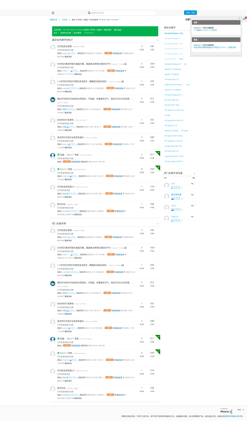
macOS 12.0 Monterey (173, 69)
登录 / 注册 (190, 12)
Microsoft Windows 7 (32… (174, 49)
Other (181, 59)
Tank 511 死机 (72, 169)
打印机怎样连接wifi (72, 186)
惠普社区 (53, 20)
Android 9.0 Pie (170, 59)
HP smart (185, 131)
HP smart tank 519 (172, 79)
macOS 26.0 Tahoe (171, 131)
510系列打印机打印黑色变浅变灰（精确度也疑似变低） (89, 81)
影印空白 (68, 204)
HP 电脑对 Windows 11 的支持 (205, 30)
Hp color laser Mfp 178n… (174, 146)
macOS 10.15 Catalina (173, 90)
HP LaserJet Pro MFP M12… (175, 120)
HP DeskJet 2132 (171, 125)
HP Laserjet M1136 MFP (174, 141)
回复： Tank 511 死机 (76, 154)
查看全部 (105, 40)
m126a (167, 115)
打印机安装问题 (63, 190)
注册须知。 (239, 416)
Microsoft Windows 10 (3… (174, 54)
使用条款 (230, 416)
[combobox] (121, 12)
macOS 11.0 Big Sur (172, 74)
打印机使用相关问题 (65, 50)
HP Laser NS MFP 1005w (174, 136)
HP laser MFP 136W (172, 105)
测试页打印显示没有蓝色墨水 (77, 137)
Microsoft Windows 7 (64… (174, 43)
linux (188, 84)
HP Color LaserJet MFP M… (174, 161)
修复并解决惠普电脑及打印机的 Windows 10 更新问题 (215, 47)
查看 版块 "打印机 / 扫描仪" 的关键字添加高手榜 (179, 173)
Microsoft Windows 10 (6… (174, 33)
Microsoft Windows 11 (173, 38)
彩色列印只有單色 (72, 120)
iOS (185, 64)
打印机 (64, 20)
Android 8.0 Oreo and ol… (174, 84)
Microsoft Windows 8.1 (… (174, 95)
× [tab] (239, 18)
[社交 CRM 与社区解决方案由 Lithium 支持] (226, 411)
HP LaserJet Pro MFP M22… (175, 110)
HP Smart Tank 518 (172, 100)
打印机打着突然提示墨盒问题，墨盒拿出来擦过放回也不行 (90, 64)
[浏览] (52, 13)
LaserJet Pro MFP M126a (174, 156)
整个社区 (117, 30)
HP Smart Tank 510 (172, 151)
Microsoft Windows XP (173, 64)
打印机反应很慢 (71, 46)
